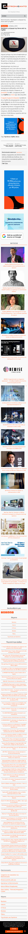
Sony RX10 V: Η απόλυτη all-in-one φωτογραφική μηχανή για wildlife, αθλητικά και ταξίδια (14, 831)
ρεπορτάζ (4, 92)
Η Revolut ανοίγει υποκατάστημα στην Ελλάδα (14, 717)
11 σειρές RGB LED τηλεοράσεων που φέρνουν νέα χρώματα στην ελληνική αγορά (14, 647)
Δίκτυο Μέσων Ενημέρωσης (9, 886)
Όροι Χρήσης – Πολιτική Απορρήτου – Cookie (12, 890)
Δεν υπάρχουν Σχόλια (5, 33)
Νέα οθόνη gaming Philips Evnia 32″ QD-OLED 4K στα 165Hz (14, 748)
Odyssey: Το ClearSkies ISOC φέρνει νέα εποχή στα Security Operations (14, 814)
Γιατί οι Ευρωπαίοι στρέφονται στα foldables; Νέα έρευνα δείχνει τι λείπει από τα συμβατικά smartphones (14, 704)
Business (4, 26)
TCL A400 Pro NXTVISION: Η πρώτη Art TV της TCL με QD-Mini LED (14, 810)
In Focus (14, 628)
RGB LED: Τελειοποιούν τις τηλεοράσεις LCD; (14, 681)
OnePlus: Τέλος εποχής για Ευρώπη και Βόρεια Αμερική (14, 797)
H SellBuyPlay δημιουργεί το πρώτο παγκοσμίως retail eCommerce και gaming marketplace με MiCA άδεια (14, 685)
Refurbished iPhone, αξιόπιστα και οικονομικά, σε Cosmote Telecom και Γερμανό (14, 677)
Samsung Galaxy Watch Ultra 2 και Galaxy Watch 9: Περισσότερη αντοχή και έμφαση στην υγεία (14, 765)
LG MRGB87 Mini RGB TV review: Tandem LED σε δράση (14, 673)
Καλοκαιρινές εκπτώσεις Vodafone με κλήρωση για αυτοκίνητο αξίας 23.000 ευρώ (14, 805)
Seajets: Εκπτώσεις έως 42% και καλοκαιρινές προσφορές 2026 (14, 775)
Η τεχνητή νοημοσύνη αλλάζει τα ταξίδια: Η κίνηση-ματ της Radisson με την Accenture (14, 735)
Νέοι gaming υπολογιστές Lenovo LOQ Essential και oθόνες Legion (14, 664)
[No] (26, 927)
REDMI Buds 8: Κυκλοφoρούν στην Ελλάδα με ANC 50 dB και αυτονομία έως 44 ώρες (14, 818)
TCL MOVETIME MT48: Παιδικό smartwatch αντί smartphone (14, 713)
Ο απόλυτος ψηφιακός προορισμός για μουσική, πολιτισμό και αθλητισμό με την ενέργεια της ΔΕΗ (14, 850)
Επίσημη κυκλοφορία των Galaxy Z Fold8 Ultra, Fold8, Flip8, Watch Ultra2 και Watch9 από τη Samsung (14, 695)
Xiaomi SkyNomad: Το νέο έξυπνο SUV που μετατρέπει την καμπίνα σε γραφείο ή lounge (14, 823)
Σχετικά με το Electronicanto (9, 883)
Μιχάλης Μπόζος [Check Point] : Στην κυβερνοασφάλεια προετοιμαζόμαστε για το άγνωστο (14, 858)
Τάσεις (14, 633)
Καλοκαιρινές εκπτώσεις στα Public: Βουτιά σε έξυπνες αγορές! (14, 788)
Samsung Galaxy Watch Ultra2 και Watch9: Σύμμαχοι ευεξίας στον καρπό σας (14, 756)
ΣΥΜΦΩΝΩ (14, 928)
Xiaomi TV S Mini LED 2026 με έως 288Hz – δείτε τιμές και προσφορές (14, 801)
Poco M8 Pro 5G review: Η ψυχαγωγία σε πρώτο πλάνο (14, 779)
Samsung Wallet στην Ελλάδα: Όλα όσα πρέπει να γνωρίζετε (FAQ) (14, 836)
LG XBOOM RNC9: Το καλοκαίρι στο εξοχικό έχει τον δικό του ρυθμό (14, 720)
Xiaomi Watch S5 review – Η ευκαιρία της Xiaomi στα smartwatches (14, 690)
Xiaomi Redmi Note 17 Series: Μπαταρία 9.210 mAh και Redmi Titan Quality (14, 651)
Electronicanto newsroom (9, 32)
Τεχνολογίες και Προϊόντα (14, 636)
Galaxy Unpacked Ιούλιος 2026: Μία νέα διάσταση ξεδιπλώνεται (14, 827)
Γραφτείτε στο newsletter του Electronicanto (10, 876)
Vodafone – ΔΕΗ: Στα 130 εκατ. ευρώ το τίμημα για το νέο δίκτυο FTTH (14, 699)
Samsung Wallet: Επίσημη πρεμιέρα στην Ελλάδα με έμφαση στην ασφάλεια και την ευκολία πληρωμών (14, 846)
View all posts (19, 152)
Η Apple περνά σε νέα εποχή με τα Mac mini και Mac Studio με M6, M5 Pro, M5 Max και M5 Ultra (14, 660)
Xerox (13, 95)
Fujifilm (13, 137)
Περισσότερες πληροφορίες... (14, 931)
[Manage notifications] (25, 931)
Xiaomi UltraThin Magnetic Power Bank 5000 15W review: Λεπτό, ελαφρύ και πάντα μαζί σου (14, 743)
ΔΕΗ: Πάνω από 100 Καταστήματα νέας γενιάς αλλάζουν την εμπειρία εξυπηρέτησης (14, 656)
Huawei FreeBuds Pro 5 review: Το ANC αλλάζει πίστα (14, 854)
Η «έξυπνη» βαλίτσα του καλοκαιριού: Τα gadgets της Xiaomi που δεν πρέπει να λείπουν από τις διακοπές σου (14, 726)
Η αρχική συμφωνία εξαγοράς (10, 98)
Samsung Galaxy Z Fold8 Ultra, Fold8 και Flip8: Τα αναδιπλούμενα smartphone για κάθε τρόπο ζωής (14, 761)
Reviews (14, 631)
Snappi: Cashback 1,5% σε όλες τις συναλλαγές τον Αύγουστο (14, 709)
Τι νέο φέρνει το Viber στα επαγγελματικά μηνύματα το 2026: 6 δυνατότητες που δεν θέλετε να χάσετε (14, 669)
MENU (4, 16)
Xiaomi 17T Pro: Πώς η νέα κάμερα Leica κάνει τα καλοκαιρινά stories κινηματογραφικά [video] (14, 739)
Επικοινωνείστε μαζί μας (8, 880)
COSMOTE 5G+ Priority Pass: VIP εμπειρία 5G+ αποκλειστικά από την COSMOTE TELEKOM (14, 730)
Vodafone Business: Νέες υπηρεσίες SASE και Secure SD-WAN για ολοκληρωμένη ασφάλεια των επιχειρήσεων (14, 841)
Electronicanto (5, 20)
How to (14, 625)
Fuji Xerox (7, 137)
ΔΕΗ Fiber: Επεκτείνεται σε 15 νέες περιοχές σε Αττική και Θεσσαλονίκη (14, 752)
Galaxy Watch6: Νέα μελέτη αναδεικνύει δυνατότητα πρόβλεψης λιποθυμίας (14, 863)
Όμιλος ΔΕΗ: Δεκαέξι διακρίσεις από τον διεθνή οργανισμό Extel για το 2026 (14, 792)
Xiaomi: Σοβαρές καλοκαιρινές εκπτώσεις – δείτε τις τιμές (14, 784)
